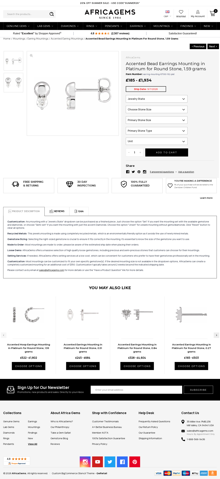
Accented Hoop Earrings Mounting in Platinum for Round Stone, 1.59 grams (28, 348)
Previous (4, 335)
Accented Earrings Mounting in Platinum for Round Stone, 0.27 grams (191, 348)
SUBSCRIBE (198, 389)
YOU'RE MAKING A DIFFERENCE (193, 180)
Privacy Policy (99, 444)
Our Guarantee (147, 432)
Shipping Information (150, 438)
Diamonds (68, 26)
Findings (186, 26)
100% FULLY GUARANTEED (140, 183)
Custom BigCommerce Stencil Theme (73, 473)
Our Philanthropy (60, 427)
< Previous (198, 46)
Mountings (161, 26)
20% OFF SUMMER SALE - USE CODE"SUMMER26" (110, 3)
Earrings (136, 26)
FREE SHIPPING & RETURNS (33, 183)
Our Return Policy (148, 427)
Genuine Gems (17, 26)
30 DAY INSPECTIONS (86, 183)
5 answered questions (162, 171)
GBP (166, 16)
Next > (213, 46)
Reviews (55, 444)
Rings (90, 26)
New (30, 438)
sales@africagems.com (51, 270)
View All (32, 444)
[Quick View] (25, 329)
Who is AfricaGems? (62, 421)
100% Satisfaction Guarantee (108, 438)
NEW (207, 26)
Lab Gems (43, 26)
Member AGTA (100, 432)
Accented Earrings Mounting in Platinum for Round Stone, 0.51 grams (83, 348)
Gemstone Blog (59, 438)
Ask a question (186, 171)
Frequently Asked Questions (154, 421)
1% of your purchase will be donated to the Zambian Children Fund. (193, 186)
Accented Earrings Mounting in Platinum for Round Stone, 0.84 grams (137, 348)
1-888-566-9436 (196, 439)
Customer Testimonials (105, 421)
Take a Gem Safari (61, 432)
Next (216, 335)
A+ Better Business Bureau (107, 427)
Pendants (112, 26)
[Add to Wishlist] (32, 329)
